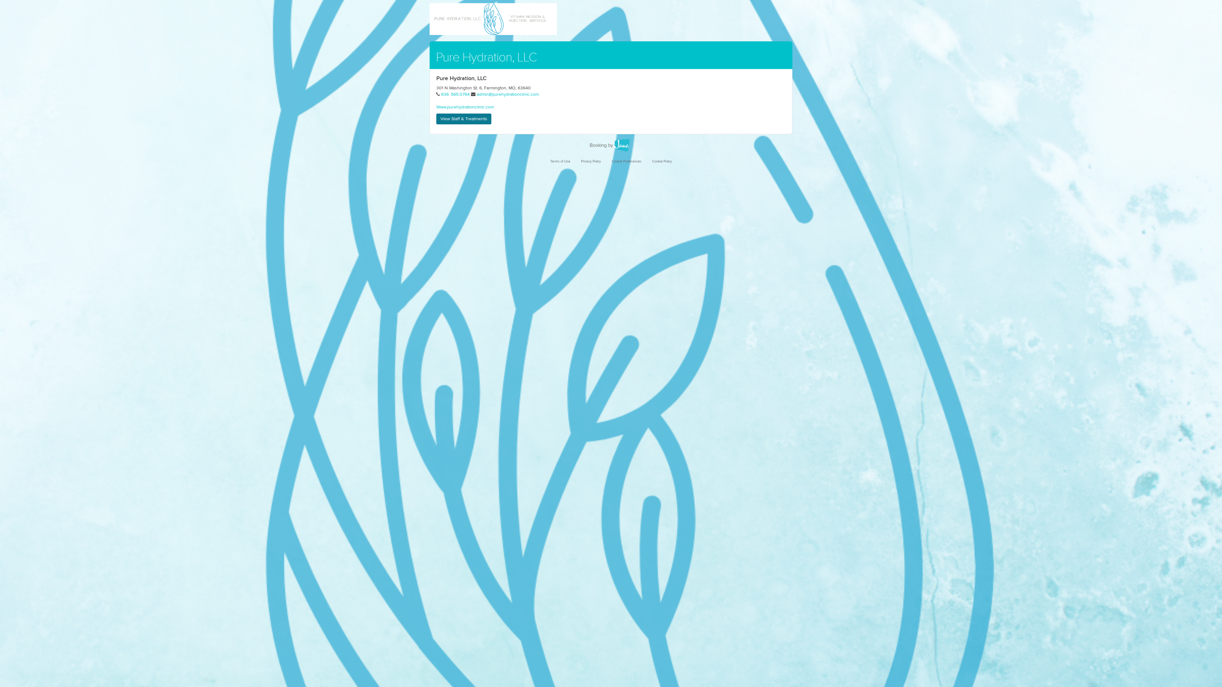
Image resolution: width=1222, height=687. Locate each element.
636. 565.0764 (455, 94)
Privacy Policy (591, 161)
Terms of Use (560, 161)
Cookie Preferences (626, 161)
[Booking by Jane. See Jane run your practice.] (611, 145)
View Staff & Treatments (463, 119)
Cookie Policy (662, 161)
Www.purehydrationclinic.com (465, 107)
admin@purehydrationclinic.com (508, 94)
